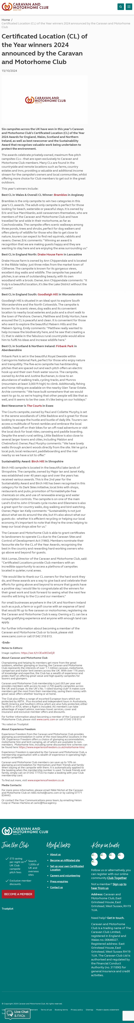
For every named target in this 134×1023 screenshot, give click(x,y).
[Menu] (129, 6)
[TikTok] (94, 862)
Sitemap (89, 1010)
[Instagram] (103, 856)
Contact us (56, 887)
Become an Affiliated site (65, 860)
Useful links (58, 847)
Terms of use (46, 1010)
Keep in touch (105, 847)
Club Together (117, 878)
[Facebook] (94, 856)
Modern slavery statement (107, 1010)
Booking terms (61, 1010)
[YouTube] (121, 856)
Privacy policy (77, 1010)
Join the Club (15, 847)
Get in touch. (115, 918)
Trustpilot (7, 908)
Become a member (18, 894)
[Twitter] (112, 856)
